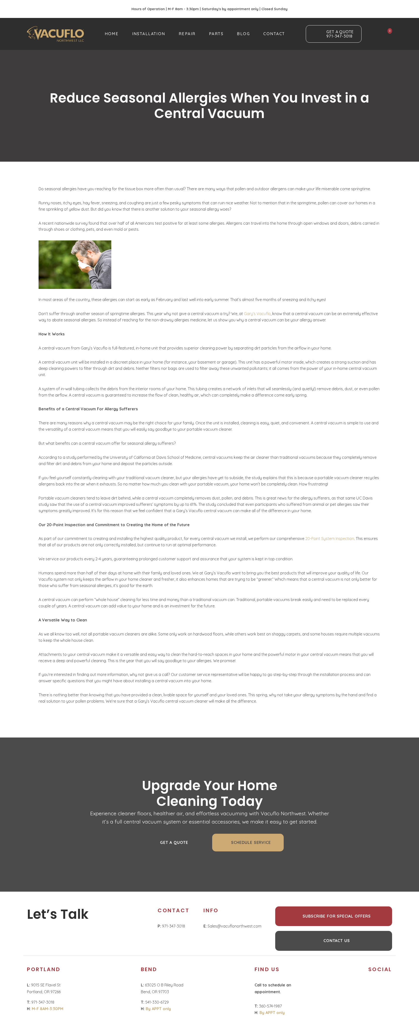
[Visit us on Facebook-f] (371, 986)
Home (112, 33)
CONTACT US (336, 940)
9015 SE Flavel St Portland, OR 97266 (44, 988)
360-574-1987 (268, 1006)
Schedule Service (251, 842)
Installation (148, 33)
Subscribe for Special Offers (337, 916)
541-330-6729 (155, 1002)
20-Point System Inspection (329, 538)
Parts (216, 33)
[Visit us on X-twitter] (384, 986)
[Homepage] (55, 34)
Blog (243, 33)
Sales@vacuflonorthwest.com (232, 926)
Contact (274, 33)
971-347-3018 (171, 926)
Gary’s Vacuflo (257, 313)
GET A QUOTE (174, 842)
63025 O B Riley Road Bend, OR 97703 (162, 988)
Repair (187, 33)
